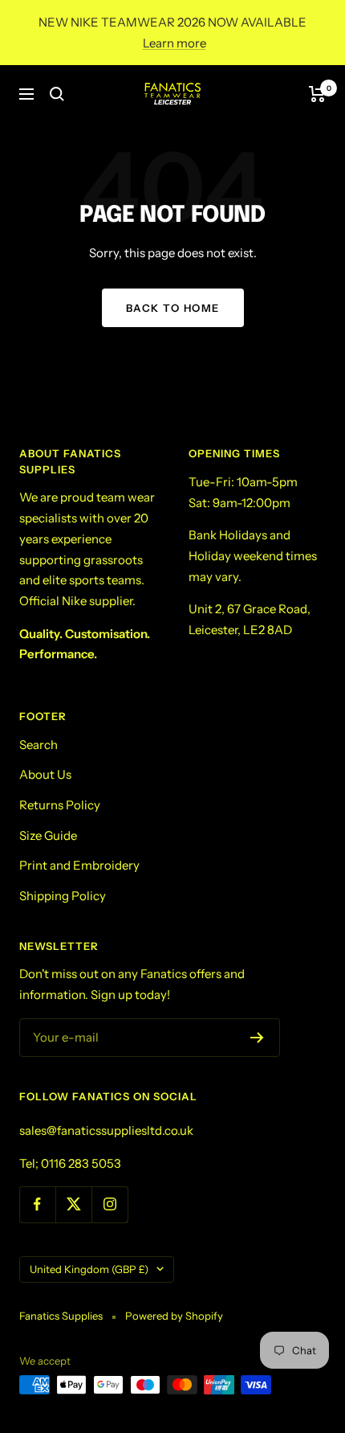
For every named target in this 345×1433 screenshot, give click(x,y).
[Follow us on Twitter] (73, 1204)
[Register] (257, 1037)
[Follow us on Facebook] (37, 1204)
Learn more (174, 43)
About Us (45, 774)
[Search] (57, 94)
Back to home (173, 307)
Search (38, 744)
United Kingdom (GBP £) (89, 1269)
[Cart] (317, 94)
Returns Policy (59, 805)
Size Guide (48, 835)
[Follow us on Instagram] (109, 1204)
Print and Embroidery (79, 865)
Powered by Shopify (174, 1315)
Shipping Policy (62, 895)
